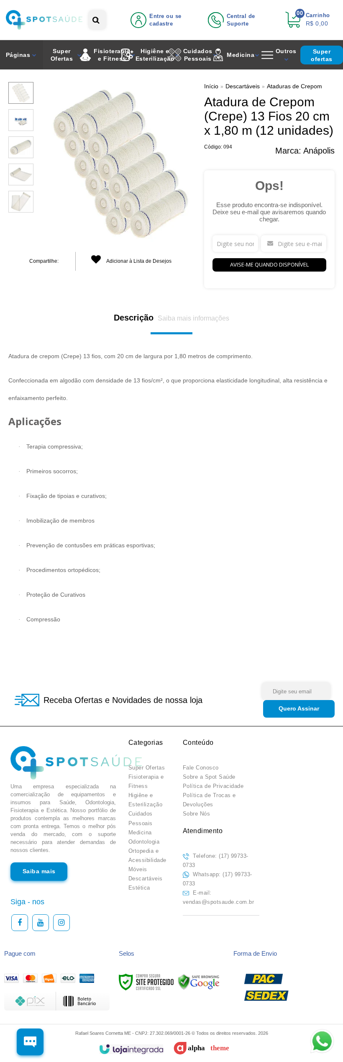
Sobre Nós (196, 814)
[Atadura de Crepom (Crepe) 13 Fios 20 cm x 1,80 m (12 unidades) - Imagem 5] (20, 202)
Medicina (140, 832)
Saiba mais (39, 871)
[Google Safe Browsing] (199, 982)
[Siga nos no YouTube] (40, 922)
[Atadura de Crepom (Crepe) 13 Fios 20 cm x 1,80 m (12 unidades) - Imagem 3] (20, 147)
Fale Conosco (201, 767)
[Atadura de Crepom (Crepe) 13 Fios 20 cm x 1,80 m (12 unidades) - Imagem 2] (20, 120)
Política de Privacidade (213, 786)
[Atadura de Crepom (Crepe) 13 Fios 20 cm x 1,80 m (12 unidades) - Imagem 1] (20, 93)
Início (211, 86)
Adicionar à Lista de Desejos (138, 261)
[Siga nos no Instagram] (61, 922)
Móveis (137, 869)
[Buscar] (96, 19)
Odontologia (144, 842)
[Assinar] (299, 709)
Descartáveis (242, 86)
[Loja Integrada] (131, 1049)
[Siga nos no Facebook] (19, 922)
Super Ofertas (146, 767)
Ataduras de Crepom (294, 86)
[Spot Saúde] (44, 20)
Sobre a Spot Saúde (209, 777)
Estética (139, 888)
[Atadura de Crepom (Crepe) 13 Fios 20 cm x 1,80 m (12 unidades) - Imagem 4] (20, 174)
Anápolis (319, 150)
